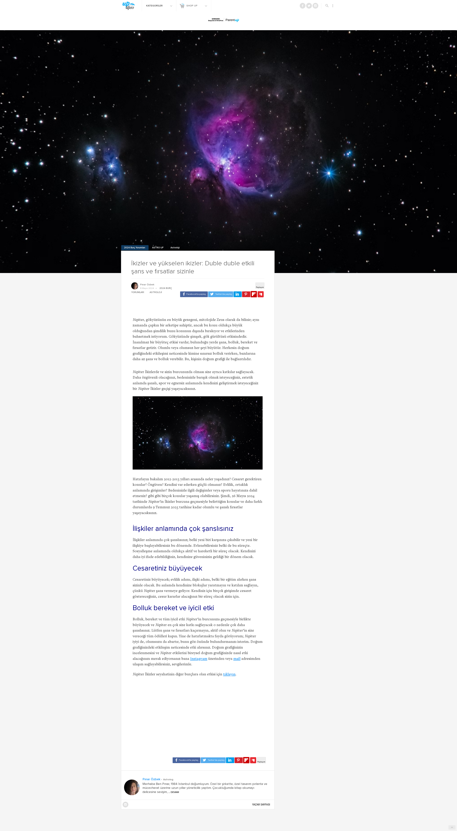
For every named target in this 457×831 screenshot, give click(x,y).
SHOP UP (192, 5)
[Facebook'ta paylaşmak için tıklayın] (194, 294)
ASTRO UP (158, 248)
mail (236, 659)
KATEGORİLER (154, 5)
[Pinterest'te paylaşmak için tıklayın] (246, 294)
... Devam (173, 792)
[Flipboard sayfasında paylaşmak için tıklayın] (254, 294)
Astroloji (175, 248)
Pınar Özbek (147, 284)
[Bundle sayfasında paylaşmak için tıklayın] (260, 294)
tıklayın (229, 674)
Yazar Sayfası (261, 804)
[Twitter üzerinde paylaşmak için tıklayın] (220, 294)
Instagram (198, 659)
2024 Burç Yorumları (135, 248)
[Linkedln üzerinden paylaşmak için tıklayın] (237, 294)
